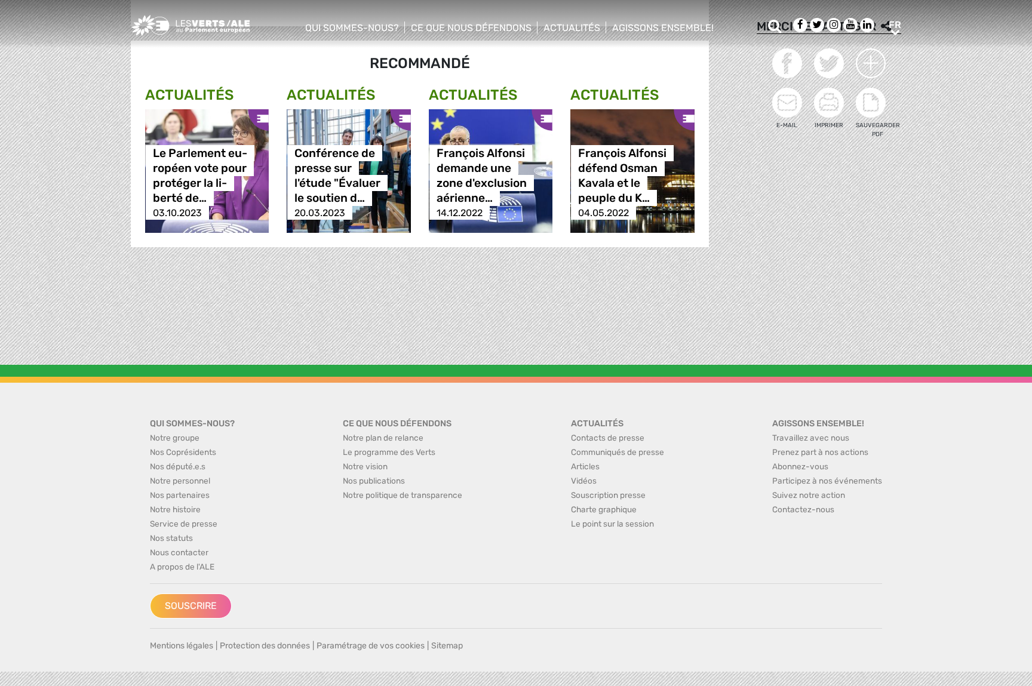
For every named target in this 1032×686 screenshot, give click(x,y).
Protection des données (265, 646)
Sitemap (447, 646)
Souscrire (191, 605)
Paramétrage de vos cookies (371, 646)
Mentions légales (181, 646)
